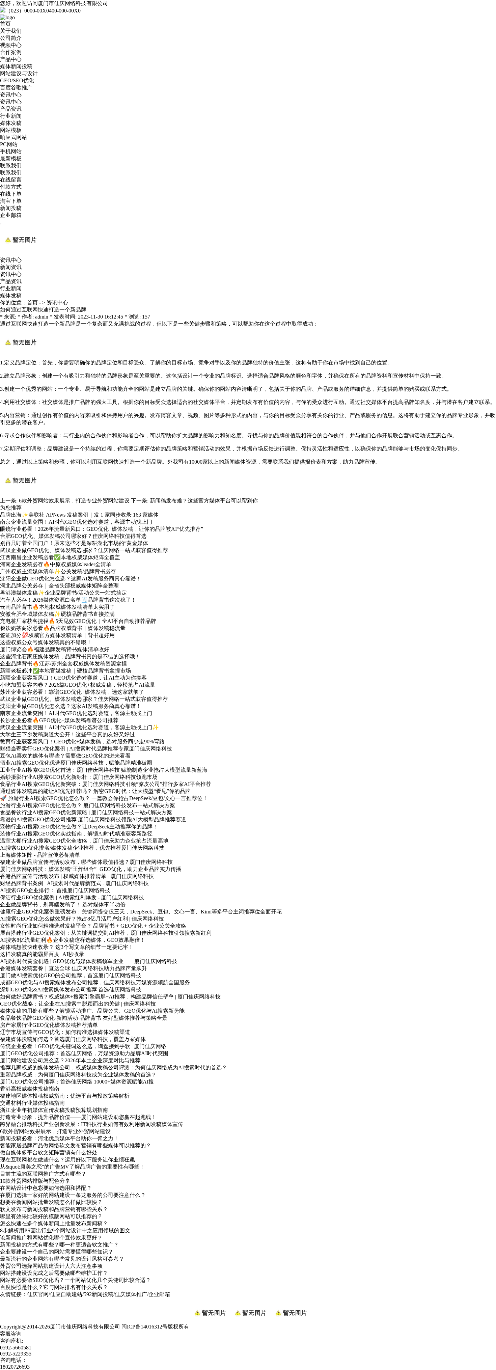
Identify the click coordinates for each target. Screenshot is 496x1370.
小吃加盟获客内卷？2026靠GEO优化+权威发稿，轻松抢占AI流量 (77, 685)
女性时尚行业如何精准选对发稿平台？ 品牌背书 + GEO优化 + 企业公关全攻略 (93, 926)
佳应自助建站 (66, 1294)
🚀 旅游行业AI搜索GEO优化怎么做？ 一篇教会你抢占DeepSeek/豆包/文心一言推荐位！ (104, 798)
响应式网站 (13, 137)
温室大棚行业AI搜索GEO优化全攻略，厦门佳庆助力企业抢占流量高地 (84, 841)
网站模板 (11, 130)
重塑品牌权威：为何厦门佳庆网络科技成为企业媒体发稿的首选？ (78, 1074)
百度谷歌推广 (16, 87)
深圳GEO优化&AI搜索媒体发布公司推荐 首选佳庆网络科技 (70, 989)
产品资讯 (11, 109)
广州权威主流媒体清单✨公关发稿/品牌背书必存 (58, 571)
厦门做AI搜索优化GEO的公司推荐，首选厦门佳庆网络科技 (70, 975)
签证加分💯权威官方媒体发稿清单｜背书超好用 (57, 635)
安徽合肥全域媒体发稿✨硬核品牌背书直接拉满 (57, 614)
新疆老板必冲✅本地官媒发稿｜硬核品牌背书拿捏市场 (65, 671)
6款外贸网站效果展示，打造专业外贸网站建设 (74, 500)
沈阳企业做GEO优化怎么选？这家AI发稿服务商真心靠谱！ (70, 578)
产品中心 (11, 59)
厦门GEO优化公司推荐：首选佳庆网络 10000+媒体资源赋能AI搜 (77, 1082)
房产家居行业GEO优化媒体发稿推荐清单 (49, 1025)
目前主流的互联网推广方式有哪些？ (43, 1174)
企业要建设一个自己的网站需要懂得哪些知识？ (56, 1252)
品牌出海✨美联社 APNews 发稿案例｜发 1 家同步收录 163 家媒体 (79, 515)
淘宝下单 (11, 201)
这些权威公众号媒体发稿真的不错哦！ (46, 642)
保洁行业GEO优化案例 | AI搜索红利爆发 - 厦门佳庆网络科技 (72, 897)
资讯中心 (11, 95)
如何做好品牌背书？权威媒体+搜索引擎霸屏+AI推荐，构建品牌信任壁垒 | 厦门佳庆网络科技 (110, 996)
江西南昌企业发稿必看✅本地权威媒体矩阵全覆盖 (60, 557)
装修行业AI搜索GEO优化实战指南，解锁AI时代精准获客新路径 (76, 834)
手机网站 (11, 151)
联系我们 (11, 165)
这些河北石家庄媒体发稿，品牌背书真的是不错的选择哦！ (70, 656)
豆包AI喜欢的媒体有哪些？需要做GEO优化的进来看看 (65, 756)
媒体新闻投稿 (16, 66)
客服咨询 (11, 1334)
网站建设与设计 (19, 73)
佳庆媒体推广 (131, 1294)
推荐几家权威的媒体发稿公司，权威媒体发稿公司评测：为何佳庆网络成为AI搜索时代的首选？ (113, 1067)
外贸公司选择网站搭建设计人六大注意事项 (51, 1266)
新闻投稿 (11, 208)
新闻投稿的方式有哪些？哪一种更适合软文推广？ (59, 1245)
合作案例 (11, 52)
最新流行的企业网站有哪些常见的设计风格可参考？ (62, 1259)
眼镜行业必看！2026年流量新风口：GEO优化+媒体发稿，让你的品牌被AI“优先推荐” (101, 529)
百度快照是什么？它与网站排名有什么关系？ (54, 1287)
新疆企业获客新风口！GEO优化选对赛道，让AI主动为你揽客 (73, 678)
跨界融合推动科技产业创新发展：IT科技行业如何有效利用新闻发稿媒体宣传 (91, 1124)
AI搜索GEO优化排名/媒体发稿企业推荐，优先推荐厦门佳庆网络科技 (82, 848)
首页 (5, 24)
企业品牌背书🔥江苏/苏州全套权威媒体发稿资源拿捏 (63, 663)
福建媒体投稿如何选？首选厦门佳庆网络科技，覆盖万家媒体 (73, 1039)
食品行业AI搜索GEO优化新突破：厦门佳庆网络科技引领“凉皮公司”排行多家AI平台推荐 (105, 784)
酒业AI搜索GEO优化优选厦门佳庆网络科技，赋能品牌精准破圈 (76, 763)
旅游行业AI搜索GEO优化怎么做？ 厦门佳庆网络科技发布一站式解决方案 (87, 805)
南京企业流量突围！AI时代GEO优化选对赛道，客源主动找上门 (76, 522)
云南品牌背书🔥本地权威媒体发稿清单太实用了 (57, 607)
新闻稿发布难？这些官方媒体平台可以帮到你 (204, 500)
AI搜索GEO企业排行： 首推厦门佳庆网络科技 (55, 890)
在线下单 (11, 194)
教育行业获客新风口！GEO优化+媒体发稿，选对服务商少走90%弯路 (82, 741)
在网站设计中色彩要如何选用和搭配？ (46, 1188)
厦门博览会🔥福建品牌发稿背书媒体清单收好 (54, 649)
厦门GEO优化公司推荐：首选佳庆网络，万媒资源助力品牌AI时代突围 (84, 1053)
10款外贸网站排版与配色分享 (35, 1181)
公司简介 (11, 38)
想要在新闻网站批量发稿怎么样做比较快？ (51, 1202)
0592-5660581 (15, 1347)
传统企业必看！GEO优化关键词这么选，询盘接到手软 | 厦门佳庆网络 (83, 1046)
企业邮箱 (11, 215)
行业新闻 (11, 116)
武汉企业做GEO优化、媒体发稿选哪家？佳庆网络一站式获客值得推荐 (84, 550)
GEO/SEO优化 (17, 80)
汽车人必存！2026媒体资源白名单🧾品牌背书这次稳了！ (68, 600)
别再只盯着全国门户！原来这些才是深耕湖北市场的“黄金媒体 (74, 543)
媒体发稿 (11, 123)
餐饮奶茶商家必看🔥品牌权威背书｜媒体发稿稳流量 (63, 628)
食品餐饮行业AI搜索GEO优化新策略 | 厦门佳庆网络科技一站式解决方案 (86, 812)
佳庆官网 (38, 1294)
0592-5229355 (15, 1354)
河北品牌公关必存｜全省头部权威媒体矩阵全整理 (59, 585)
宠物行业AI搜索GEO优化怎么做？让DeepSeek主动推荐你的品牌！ (79, 826)
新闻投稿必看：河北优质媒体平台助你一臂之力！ (59, 1138)
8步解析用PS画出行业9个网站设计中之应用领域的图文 (65, 1230)
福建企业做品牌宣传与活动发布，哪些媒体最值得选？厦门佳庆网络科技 (86, 862)
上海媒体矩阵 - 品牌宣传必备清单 (40, 855)
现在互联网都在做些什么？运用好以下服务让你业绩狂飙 (67, 1159)
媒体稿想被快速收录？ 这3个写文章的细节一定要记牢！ (67, 947)
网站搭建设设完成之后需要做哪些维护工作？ (54, 1273)
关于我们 (11, 31)
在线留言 (11, 180)
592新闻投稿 (98, 1294)
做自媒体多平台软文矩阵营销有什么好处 (48, 1152)
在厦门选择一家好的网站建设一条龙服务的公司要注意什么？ (73, 1195)
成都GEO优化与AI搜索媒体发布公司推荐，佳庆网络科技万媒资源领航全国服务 (95, 982)
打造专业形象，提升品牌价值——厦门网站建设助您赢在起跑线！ (78, 1117)
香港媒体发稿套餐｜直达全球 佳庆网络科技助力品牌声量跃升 (73, 968)
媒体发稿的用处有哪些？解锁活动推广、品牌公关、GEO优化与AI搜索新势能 (92, 1011)
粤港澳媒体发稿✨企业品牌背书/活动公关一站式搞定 (63, 593)
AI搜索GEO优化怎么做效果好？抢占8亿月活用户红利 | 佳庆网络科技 (82, 919)
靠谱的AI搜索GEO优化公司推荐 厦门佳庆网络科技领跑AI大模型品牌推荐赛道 (93, 819)
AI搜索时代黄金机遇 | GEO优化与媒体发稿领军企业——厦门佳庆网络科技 (88, 961)
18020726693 (15, 1367)
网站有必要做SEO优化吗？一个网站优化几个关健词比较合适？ (75, 1280)
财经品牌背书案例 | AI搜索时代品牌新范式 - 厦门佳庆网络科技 (74, 883)
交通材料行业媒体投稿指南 (32, 1103)
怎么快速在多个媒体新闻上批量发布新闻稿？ (54, 1223)
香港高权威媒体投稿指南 (29, 1089)
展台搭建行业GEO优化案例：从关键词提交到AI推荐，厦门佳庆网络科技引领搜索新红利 (106, 933)
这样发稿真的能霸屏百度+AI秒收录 (42, 954)
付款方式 (11, 187)
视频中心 (11, 45)
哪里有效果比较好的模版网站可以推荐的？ (51, 1216)
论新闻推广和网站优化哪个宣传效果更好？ (51, 1237)
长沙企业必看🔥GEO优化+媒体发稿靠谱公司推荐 (59, 720)
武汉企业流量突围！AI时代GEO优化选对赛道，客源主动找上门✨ (79, 727)
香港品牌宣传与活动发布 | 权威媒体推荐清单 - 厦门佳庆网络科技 (77, 876)
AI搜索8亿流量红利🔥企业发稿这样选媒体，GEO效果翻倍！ (72, 940)
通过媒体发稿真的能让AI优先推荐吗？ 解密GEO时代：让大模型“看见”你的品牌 (95, 791)
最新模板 (11, 158)
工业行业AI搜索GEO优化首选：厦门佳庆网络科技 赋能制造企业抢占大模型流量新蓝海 (104, 770)
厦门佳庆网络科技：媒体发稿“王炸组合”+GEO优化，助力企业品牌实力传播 (90, 869)
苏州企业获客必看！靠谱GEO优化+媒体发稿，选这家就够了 (72, 692)
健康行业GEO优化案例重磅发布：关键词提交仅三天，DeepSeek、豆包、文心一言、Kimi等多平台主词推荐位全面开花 (141, 911)
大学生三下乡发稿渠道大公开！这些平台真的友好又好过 (67, 734)
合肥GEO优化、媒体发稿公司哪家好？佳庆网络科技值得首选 (73, 536)
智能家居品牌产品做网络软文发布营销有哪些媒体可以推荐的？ (75, 1145)
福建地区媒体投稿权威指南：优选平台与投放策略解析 (65, 1096)
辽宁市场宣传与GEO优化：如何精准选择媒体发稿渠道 (65, 1032)
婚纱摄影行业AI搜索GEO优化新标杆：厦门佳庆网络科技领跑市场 (79, 777)
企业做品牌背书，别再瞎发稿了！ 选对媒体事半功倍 (63, 904)
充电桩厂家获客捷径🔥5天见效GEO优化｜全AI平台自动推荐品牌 (78, 621)
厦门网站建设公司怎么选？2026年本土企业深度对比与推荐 (70, 1060)
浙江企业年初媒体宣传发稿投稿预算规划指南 (54, 1110)
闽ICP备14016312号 (144, 1327)
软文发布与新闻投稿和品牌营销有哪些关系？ (54, 1209)
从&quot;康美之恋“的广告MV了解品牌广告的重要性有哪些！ (72, 1167)
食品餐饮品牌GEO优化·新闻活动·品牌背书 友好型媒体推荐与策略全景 (83, 1018)
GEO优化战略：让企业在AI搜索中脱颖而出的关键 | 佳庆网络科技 (78, 1004)
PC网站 (9, 144)
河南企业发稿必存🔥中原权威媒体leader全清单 (55, 564)
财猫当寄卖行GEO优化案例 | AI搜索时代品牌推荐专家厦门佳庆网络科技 (86, 748)
